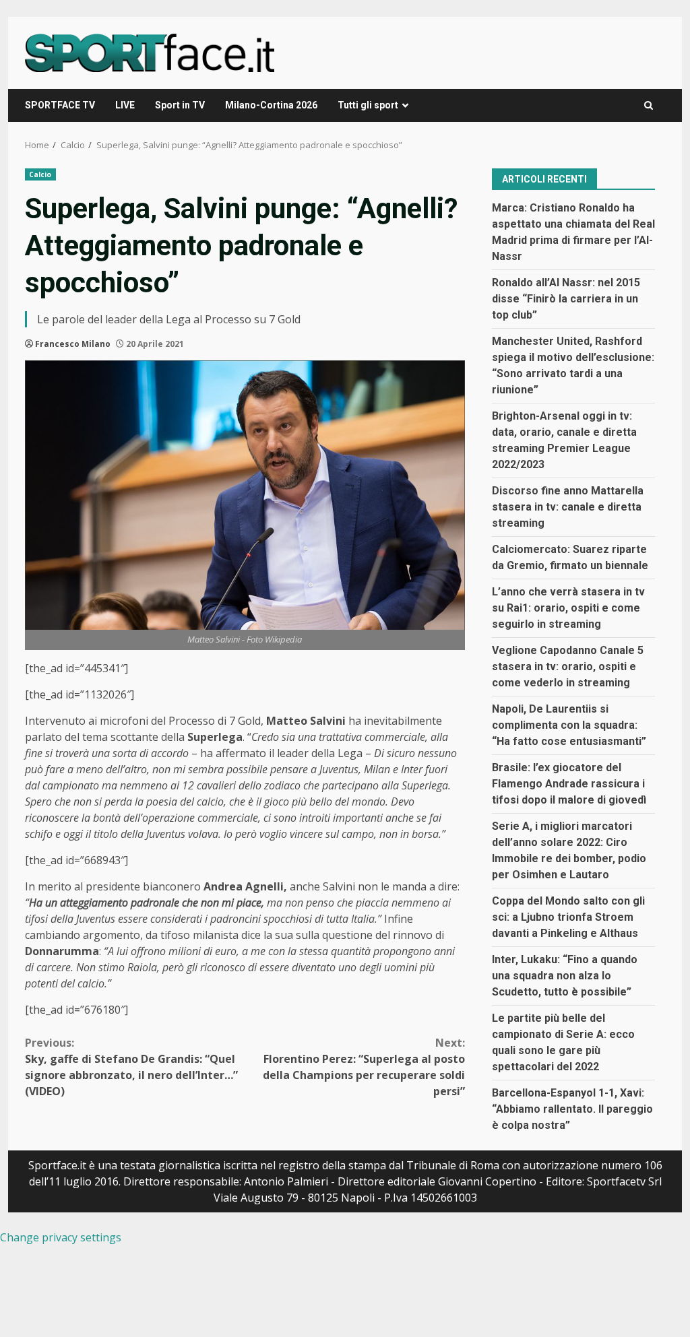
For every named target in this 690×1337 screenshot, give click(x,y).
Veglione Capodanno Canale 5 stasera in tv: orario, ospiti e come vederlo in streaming (568, 666)
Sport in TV (180, 105)
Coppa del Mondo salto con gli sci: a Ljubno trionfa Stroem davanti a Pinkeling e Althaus (568, 917)
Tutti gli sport (368, 105)
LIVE (125, 105)
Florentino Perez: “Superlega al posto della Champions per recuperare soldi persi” (363, 1067)
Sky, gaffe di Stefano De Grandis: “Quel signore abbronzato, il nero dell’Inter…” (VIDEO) (131, 1067)
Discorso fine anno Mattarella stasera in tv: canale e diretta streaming (568, 506)
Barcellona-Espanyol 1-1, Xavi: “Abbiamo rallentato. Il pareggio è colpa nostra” (572, 1109)
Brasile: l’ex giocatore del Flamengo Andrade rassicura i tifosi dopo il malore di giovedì (569, 783)
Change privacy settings (60, 1237)
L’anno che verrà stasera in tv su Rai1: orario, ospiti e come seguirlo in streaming (568, 607)
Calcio (40, 174)
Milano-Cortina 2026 (271, 105)
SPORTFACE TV (60, 105)
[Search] (648, 105)
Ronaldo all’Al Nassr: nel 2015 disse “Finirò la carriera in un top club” (566, 298)
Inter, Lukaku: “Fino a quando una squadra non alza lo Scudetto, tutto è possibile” (564, 975)
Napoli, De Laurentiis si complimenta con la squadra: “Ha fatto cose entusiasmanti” (569, 725)
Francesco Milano (73, 344)
